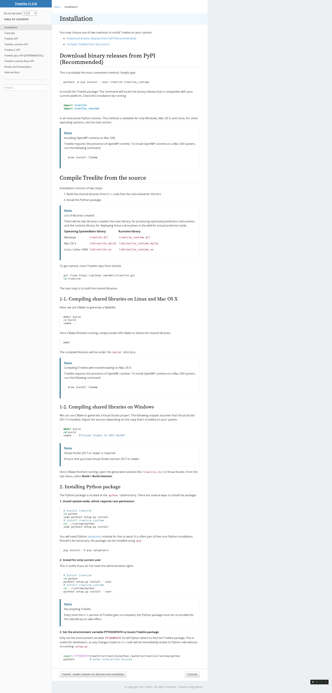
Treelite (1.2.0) (26, 4)
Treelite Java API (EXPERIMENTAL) (24, 55)
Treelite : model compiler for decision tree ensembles (93, 674)
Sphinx (198, 687)
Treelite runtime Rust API (19, 61)
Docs (57, 6)
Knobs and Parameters (17, 66)
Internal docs (12, 72)
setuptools (94, 536)
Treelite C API (12, 49)
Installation (10, 27)
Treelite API (11, 38)
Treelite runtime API (16, 44)
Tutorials (9, 33)
